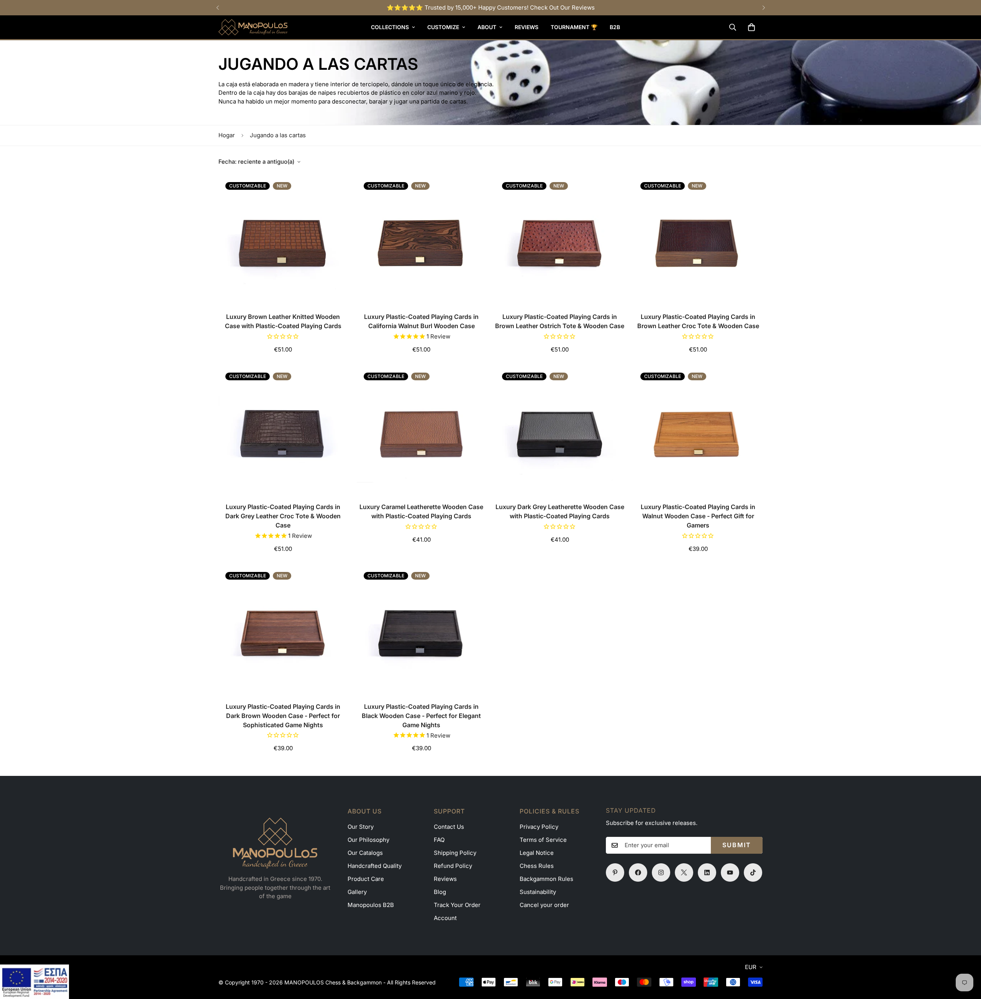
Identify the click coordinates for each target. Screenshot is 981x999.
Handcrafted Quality (375, 865)
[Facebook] (638, 872)
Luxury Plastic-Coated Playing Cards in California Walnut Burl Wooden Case (421, 321)
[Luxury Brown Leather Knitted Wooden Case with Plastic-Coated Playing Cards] (283, 239)
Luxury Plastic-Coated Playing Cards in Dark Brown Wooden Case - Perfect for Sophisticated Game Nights (283, 716)
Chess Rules (537, 865)
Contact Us (449, 826)
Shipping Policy (455, 852)
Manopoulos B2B (371, 905)
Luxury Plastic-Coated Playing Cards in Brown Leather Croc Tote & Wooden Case (698, 321)
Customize (443, 27)
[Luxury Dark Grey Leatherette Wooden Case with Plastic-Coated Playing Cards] (559, 430)
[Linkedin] (707, 872)
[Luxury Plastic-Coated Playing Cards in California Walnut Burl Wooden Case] (421, 239)
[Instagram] (661, 872)
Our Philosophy (368, 839)
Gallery (357, 891)
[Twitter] (684, 872)
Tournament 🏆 (574, 27)
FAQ (439, 839)
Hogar (226, 135)
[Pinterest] (615, 872)
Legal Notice (537, 852)
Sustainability (538, 891)
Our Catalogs (365, 852)
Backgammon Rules (546, 878)
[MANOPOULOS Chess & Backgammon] (252, 27)
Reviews (526, 27)
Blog (440, 891)
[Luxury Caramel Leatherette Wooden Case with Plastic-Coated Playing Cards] (421, 430)
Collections (390, 27)
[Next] (763, 7)
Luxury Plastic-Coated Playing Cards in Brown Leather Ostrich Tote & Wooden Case (559, 321)
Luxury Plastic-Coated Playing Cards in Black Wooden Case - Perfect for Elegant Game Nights (421, 716)
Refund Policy (453, 865)
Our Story (361, 826)
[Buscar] (733, 27)
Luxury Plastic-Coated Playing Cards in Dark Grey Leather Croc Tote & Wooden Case (283, 516)
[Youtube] (730, 872)
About (486, 27)
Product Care (366, 878)
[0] (751, 27)
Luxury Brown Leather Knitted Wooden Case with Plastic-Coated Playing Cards (283, 321)
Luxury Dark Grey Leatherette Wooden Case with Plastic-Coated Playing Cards (559, 511)
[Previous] (217, 7)
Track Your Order (457, 905)
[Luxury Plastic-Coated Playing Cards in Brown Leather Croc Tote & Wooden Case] (698, 239)
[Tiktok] (753, 872)
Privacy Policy (539, 826)
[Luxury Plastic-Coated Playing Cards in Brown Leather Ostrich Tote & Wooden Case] (559, 239)
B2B (615, 27)
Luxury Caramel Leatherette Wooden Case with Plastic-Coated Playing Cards (421, 511)
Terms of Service (543, 839)
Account (445, 918)
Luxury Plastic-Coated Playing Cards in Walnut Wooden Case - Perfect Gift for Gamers (698, 516)
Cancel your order (544, 905)
